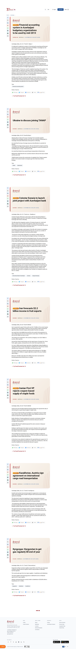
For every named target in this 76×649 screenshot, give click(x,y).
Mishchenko (19, 165)
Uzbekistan (21, 586)
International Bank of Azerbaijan (19, 275)
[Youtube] (16, 642)
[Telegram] (19, 642)
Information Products (51, 624)
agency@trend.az (10, 633)
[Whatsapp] (8, 642)
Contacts (36, 626)
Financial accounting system (18, 86)
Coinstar (28, 275)
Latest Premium (26, 624)
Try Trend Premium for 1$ (19, 96)
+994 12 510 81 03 (10, 632)
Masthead (37, 624)
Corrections (37, 629)
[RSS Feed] (24, 642)
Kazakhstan (27, 586)
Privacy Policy (61, 624)
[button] (8, 18)
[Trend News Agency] (10, 621)
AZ (65, 646)
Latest (24, 622)
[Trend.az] (11, 9)
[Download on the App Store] (56, 642)
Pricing (48, 622)
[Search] (45, 9)
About (36, 622)
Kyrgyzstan (15, 586)
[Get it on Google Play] (65, 642)
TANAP (14, 165)
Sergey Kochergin (35, 275)
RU (67, 646)
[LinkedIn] (21, 642)
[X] (13, 642)
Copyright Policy (62, 626)
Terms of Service (62, 622)
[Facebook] (11, 642)
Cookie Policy (61, 627)
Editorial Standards (38, 627)
